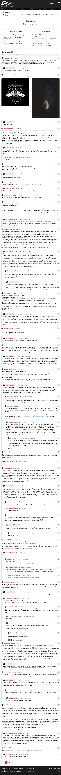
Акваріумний (21, 356)
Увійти (52, 3)
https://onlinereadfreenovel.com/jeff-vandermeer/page (34, 416)
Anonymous (20, 122)
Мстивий (20, 552)
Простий (20, 174)
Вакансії (16, 768)
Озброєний (20, 314)
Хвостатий (20, 188)
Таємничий (20, 680)
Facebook (46, 770)
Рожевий (20, 147)
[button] (53, 3)
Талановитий (21, 251)
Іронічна (20, 68)
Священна (20, 592)
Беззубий (20, 733)
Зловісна (20, 461)
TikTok (58, 771)
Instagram (51, 770)
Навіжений (20, 486)
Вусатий (22, 157)
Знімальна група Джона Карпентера (15, 43)
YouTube (40, 770)
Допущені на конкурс (19, 35)
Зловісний (20, 754)
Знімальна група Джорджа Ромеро (19, 41)
